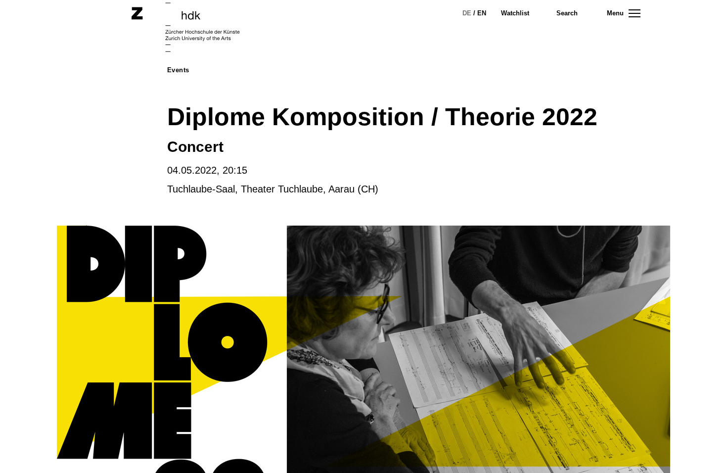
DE (466, 13)
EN (481, 13)
